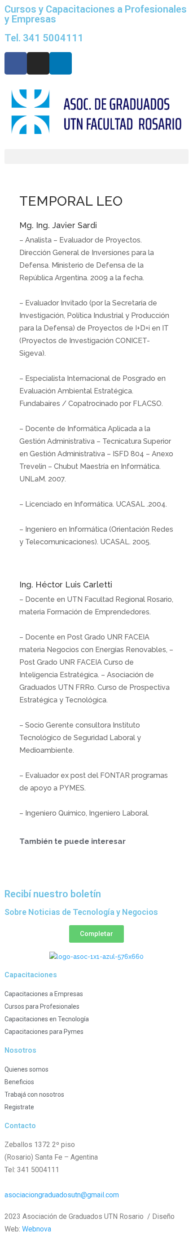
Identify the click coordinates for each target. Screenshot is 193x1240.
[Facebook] (15, 63)
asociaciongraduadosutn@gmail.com (61, 1195)
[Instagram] (38, 63)
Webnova (36, 1229)
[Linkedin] (60, 63)
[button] (96, 156)
